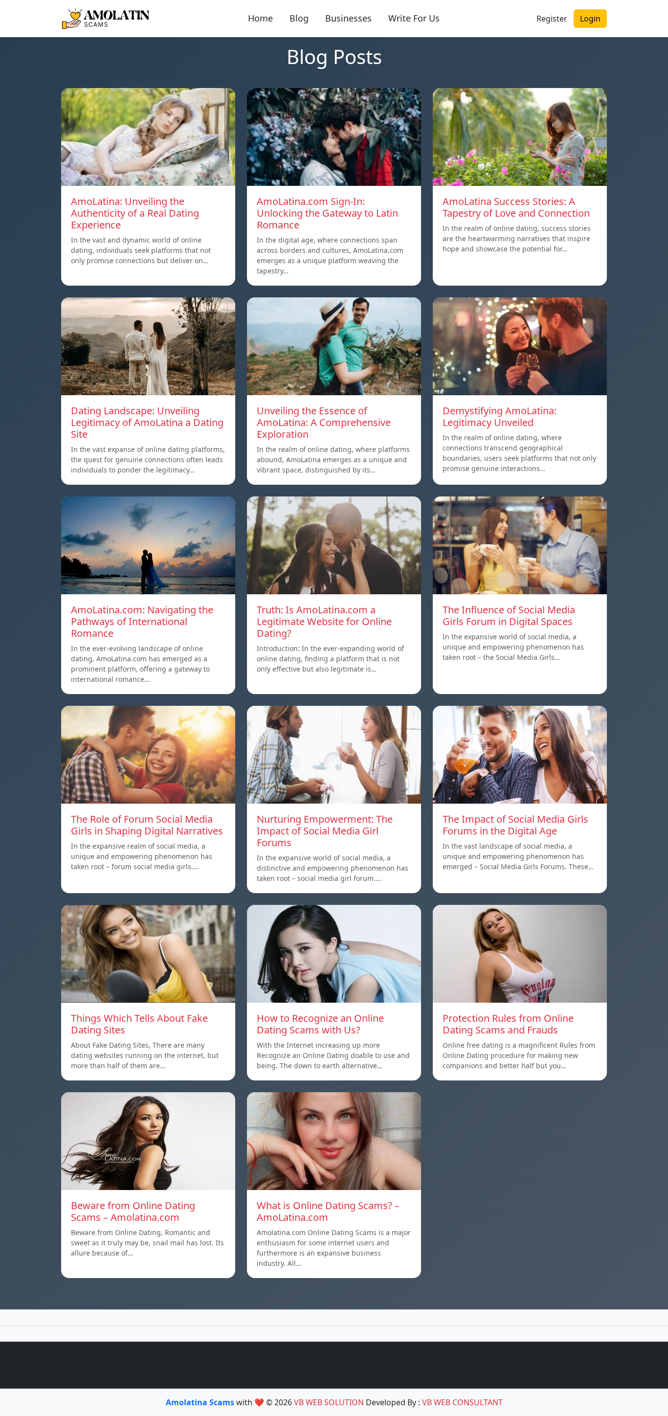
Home (260, 18)
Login (590, 18)
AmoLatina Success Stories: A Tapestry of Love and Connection (516, 207)
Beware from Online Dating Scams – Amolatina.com (133, 1211)
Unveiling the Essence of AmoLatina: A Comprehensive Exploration (324, 422)
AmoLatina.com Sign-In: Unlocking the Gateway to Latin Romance (327, 213)
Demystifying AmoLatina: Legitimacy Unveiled (500, 416)
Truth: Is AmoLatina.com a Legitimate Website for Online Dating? (324, 621)
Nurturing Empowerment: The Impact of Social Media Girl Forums (325, 830)
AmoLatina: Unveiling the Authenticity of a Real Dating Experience (135, 213)
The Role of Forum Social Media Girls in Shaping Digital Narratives (147, 824)
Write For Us (414, 18)
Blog (299, 18)
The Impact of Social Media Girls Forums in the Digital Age (515, 824)
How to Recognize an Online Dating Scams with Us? (320, 1023)
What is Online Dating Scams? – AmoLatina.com (328, 1211)
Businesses (348, 18)
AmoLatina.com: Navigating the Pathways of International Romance (142, 621)
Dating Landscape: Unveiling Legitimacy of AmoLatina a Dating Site (147, 422)
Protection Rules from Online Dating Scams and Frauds (508, 1023)
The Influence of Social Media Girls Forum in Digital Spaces (509, 615)
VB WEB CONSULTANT (462, 1402)
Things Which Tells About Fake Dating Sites (139, 1023)
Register (551, 18)
